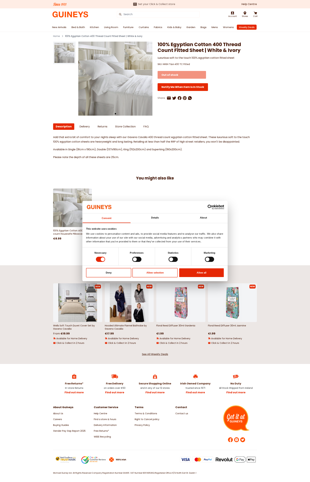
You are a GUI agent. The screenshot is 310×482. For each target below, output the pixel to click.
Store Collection (125, 126)
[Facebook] (230, 439)
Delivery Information (105, 425)
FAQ (146, 126)
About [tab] (203, 217)
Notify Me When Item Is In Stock (182, 87)
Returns (102, 126)
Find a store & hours (105, 419)
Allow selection (155, 272)
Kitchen (94, 27)
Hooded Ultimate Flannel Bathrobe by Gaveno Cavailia (126, 327)
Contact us (181, 413)
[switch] (136, 259)
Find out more (74, 392)
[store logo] (70, 14)
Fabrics (158, 27)
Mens (215, 27)
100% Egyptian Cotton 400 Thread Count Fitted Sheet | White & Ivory (103, 36)
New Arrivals (59, 27)
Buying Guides (61, 425)
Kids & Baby (174, 27)
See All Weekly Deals (155, 354)
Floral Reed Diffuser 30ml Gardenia (175, 325)
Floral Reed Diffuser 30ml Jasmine (227, 325)
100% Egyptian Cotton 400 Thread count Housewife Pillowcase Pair (72, 232)
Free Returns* (101, 430)
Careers (57, 419)
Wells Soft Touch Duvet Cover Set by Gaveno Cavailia (74, 327)
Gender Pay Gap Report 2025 (69, 430)
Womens (228, 27)
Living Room (111, 27)
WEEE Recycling (102, 436)
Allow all (201, 272)
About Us (58, 413)
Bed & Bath (78, 27)
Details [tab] (155, 217)
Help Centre (249, 4)
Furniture (128, 27)
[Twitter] (242, 439)
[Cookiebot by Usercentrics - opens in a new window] (210, 207)
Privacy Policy (142, 425)
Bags (204, 27)
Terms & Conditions (146, 413)
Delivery (84, 126)
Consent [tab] (106, 218)
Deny (109, 272)
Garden (190, 27)
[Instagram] (236, 439)
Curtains (144, 27)
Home (56, 36)
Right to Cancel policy (147, 419)
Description (64, 126)
